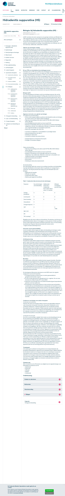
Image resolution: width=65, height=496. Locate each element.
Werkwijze (32, 10)
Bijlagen (47, 24)
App (49, 10)
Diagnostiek (8, 60)
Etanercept (13, 108)
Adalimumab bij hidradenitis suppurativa (14, 90)
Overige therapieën (10, 121)
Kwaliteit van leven (9, 57)
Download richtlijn (56, 24)
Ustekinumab (13, 110)
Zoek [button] (12, 11)
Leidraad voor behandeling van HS (13, 124)
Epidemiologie (8, 50)
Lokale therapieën (10, 70)
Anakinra (12, 113)
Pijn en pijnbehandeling (10, 65)
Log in (64, 11)
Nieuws (17, 10)
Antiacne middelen (12, 81)
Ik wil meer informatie (18, 493)
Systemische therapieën (11, 72)
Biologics (10, 86)
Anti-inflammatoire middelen (12, 78)
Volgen (59, 20)
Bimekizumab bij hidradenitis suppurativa (14, 100)
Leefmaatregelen (9, 67)
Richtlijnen (6, 10)
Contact (43, 10)
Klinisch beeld (8, 55)
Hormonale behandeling (13, 84)
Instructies (24, 10)
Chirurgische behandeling (11, 116)
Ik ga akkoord (49, 490)
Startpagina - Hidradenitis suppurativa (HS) (11, 47)
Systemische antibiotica (13, 75)
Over (38, 10)
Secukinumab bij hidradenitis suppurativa (14, 95)
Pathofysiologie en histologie (12, 52)
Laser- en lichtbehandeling (12, 118)
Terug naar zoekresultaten (9, 16)
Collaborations (56, 10)
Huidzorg (7, 62)
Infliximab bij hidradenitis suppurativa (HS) (14, 105)
